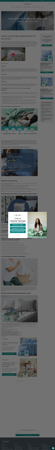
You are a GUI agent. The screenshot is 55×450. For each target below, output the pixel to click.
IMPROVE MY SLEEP (17, 225)
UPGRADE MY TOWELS (18, 228)
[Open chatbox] (53, 448)
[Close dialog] (45, 213)
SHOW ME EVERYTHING (17, 231)
